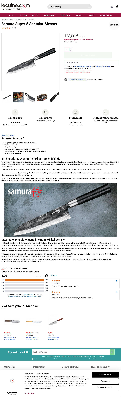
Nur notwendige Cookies (105, 387)
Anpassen (104, 381)
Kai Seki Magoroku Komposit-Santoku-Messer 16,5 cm (32, 339)
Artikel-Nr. (67, 42)
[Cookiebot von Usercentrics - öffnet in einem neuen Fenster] (12, 393)
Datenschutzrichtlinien (102, 66)
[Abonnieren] (112, 352)
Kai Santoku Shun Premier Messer (10, 338)
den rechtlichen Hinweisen (83, 66)
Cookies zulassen (105, 375)
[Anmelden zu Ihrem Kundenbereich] (112, 6)
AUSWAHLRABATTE (8, 136)
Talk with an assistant (77, 79)
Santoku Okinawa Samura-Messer (53, 338)
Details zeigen (29, 393)
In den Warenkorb (89, 55)
